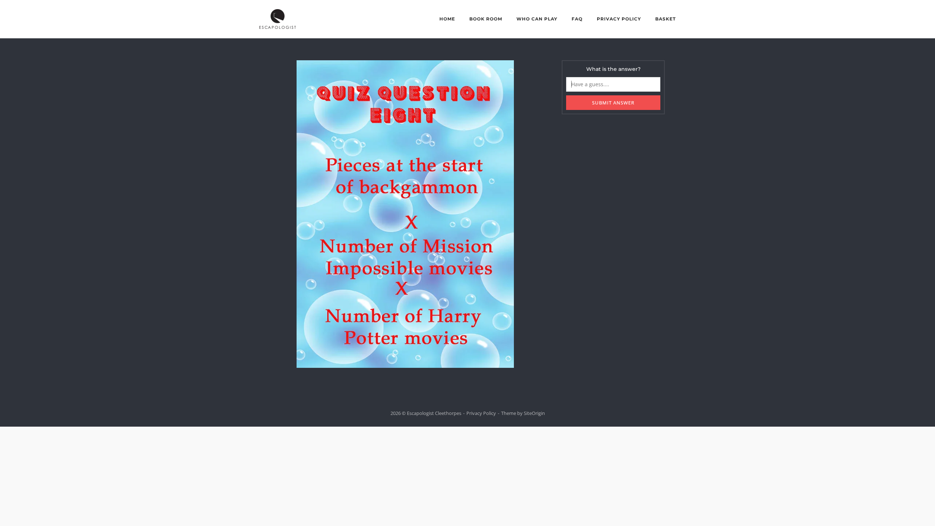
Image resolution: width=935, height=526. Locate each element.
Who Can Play (536, 19)
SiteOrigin (534, 413)
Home (447, 19)
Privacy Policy (619, 19)
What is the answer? (613, 69)
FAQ (577, 19)
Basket (665, 19)
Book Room (485, 19)
